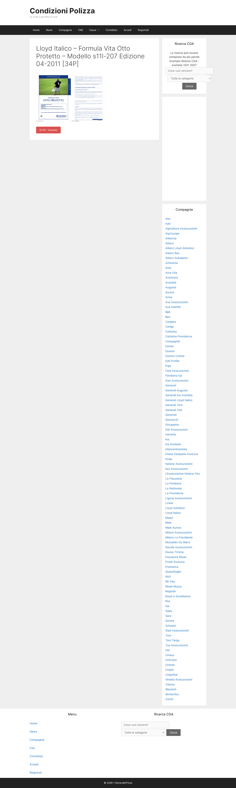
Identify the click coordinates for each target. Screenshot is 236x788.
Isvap (168, 459)
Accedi (127, 30)
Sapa (168, 610)
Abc (167, 218)
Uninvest (171, 660)
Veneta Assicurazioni (178, 679)
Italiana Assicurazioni (178, 463)
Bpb (167, 312)
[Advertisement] (184, 148)
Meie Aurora (173, 527)
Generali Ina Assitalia (178, 395)
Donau (169, 346)
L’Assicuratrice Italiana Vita (182, 473)
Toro (168, 635)
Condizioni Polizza (62, 10)
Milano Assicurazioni (178, 532)
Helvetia (170, 434)
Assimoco (171, 277)
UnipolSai (171, 674)
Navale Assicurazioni (178, 547)
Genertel (171, 414)
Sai (167, 606)
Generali (170, 385)
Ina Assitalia (173, 444)
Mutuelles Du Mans (177, 542)
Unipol (169, 669)
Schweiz (170, 625)
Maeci (169, 517)
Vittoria (170, 684)
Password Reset (175, 557)
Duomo (170, 351)
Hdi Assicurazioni (176, 429)
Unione (170, 664)
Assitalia (170, 282)
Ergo (168, 365)
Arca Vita (171, 272)
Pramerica (171, 566)
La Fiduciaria (173, 478)
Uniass (169, 655)
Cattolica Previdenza (178, 336)
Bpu (167, 316)
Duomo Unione (174, 356)
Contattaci (111, 30)
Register (170, 591)
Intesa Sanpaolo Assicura (181, 454)
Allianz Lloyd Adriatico (179, 248)
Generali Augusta (176, 390)
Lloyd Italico (173, 512)
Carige (169, 326)
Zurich (169, 699)
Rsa (167, 601)
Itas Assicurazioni (176, 468)
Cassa (92, 30)
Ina (167, 439)
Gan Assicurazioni (176, 380)
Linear (169, 503)
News (49, 30)
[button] (99, 30)
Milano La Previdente (179, 537)
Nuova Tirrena (174, 552)
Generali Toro (174, 405)
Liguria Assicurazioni (178, 498)
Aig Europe (172, 233)
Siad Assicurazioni (177, 630)
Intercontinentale (176, 449)
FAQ (80, 30)
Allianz (169, 243)
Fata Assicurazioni (177, 370)
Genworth (171, 419)
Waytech (170, 689)
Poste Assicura (175, 561)
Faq (32, 748)
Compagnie (65, 30)
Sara (168, 615)
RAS (168, 576)
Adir (168, 223)
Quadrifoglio (173, 571)
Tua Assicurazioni (176, 645)
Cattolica (171, 331)
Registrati (143, 30)
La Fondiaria (173, 483)
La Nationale (173, 488)
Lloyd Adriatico (175, 508)
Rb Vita (170, 581)
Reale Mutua (173, 586)
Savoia (169, 620)
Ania (168, 267)
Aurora (169, 292)
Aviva (168, 297)
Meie (168, 522)
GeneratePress (123, 782)
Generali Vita (173, 410)
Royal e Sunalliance (177, 596)
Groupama (172, 424)
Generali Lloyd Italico (178, 400)
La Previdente (174, 493)
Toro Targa (172, 640)
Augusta (170, 287)
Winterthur (172, 694)
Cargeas (170, 321)
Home (36, 30)
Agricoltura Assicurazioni (181, 228)
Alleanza (170, 238)
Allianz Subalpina (176, 258)
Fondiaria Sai (173, 375)
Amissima (171, 263)
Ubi (167, 650)
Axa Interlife (173, 307)
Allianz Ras (172, 253)
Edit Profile (172, 361)
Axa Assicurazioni (176, 302)
